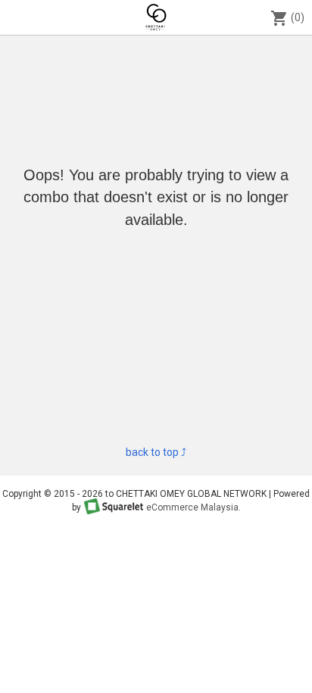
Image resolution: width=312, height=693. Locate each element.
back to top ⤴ (156, 452)
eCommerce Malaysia (192, 507)
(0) (287, 18)
